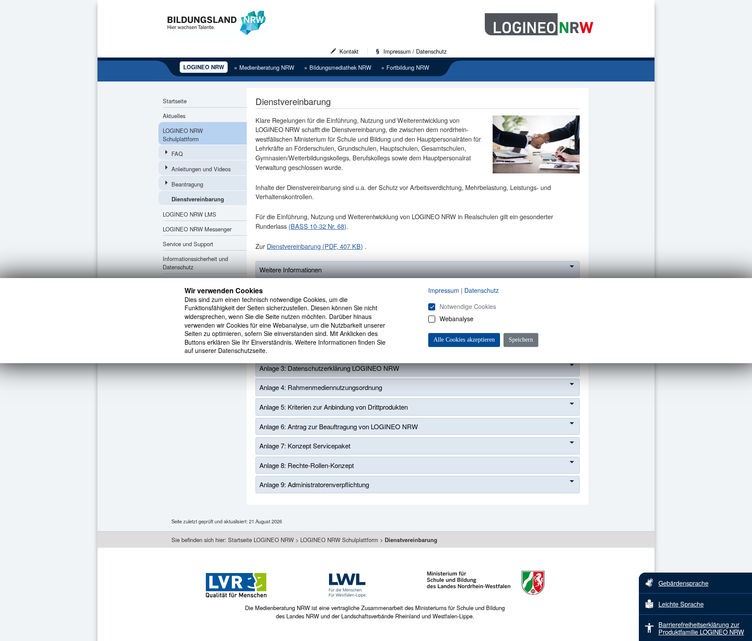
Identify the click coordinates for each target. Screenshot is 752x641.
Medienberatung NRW (264, 67)
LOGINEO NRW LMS (189, 214)
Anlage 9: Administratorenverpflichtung (314, 484)
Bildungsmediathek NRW (337, 67)
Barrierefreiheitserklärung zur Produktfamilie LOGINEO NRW (701, 628)
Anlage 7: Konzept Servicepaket (304, 445)
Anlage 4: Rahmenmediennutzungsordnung (320, 387)
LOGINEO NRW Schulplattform (183, 134)
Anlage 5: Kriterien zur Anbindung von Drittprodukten (333, 406)
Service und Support (188, 244)
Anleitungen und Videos (201, 169)
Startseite (175, 101)
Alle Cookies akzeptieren (464, 339)
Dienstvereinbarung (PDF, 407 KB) (315, 246)
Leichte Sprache (681, 603)
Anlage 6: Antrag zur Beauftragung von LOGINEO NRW (338, 426)
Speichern (521, 339)
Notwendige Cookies (468, 306)
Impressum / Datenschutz (414, 51)
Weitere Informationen (290, 269)
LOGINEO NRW (203, 67)
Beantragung (187, 184)
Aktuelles (174, 116)
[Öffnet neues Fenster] (249, 599)
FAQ (177, 153)
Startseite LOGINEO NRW (261, 540)
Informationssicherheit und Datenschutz (195, 262)
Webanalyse (456, 318)
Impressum (443, 290)
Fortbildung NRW (405, 67)
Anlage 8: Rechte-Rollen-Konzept (306, 465)
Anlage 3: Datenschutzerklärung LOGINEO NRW (329, 368)
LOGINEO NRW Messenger (197, 229)
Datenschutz (481, 290)
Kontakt (349, 51)
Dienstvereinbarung (197, 199)
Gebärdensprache (683, 582)
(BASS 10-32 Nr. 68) (317, 226)
